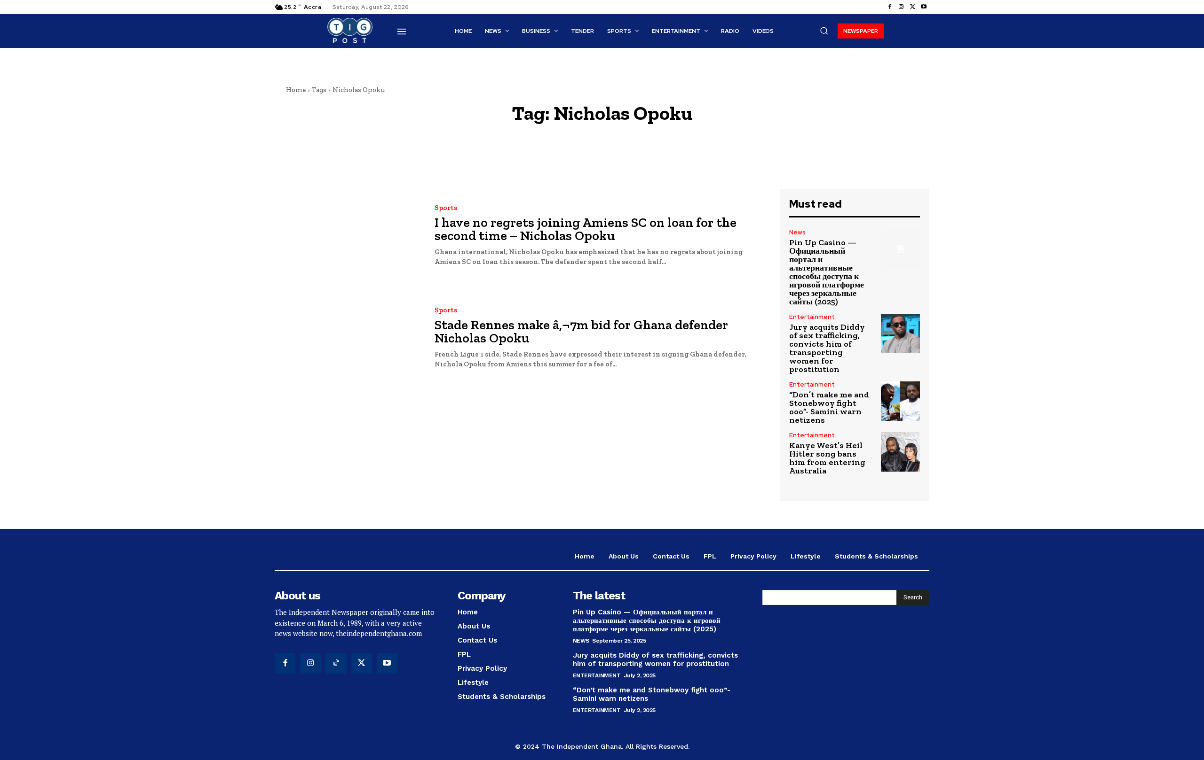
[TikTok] (335, 663)
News (797, 232)
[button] (824, 30)
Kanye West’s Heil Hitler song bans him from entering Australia (827, 458)
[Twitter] (912, 7)
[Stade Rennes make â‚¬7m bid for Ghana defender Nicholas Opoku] (347, 338)
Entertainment (812, 317)
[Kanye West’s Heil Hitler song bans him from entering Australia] (900, 451)
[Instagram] (901, 7)
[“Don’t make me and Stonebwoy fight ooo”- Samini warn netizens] (900, 400)
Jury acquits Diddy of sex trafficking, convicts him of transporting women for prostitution (827, 348)
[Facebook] (889, 7)
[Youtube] (923, 7)
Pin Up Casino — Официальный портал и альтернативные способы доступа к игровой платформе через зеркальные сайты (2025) (826, 272)
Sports (446, 207)
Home (296, 89)
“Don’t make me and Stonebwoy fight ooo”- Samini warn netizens (829, 407)
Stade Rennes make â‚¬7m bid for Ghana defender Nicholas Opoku (581, 331)
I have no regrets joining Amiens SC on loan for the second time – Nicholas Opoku (586, 229)
